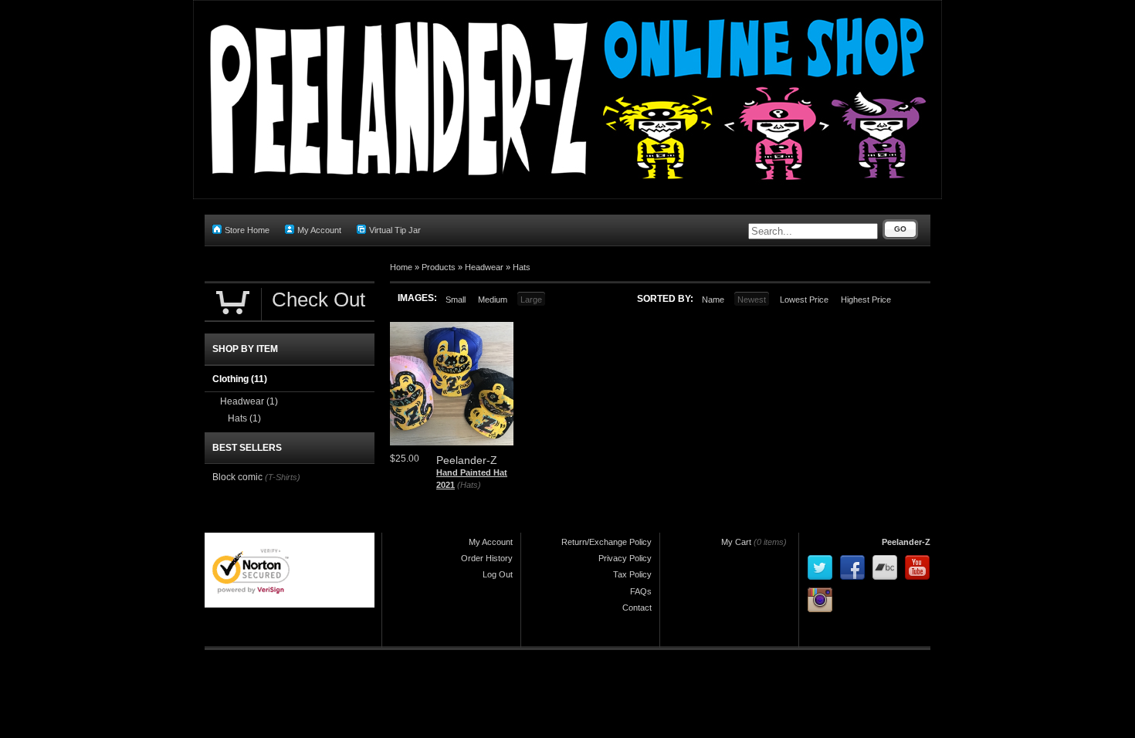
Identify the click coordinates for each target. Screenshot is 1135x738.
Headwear (484, 267)
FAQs (641, 591)
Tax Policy (632, 574)
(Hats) (469, 484)
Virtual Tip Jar (395, 230)
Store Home (247, 230)
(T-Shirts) (282, 477)
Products (439, 267)
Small (456, 299)
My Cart (736, 542)
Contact (637, 607)
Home (401, 267)
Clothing (239, 379)
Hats (521, 267)
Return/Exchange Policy (606, 542)
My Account (319, 230)
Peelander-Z (906, 542)
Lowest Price (804, 299)
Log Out (498, 574)
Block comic (237, 477)
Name (713, 299)
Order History (487, 558)
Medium (492, 299)
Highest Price (866, 299)
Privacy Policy (625, 558)
